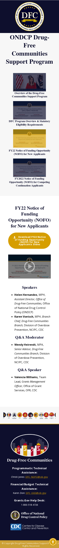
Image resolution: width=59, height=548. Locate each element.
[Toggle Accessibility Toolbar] (53, 542)
